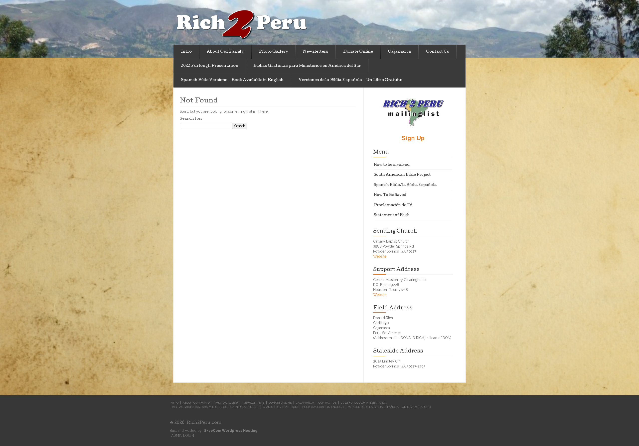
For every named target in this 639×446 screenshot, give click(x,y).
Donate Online (358, 52)
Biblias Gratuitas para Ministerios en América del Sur (307, 66)
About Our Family (225, 52)
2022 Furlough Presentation (209, 66)
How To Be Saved (390, 195)
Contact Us (437, 52)
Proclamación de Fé (393, 205)
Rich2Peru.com (204, 423)
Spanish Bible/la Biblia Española (405, 185)
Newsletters (315, 52)
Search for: (191, 119)
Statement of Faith (392, 215)
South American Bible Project (402, 175)
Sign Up (413, 138)
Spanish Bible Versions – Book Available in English (232, 80)
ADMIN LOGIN (182, 436)
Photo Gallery (273, 52)
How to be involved (392, 165)
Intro (186, 52)
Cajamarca (399, 52)
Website (379, 256)
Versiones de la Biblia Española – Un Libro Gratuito (350, 80)
